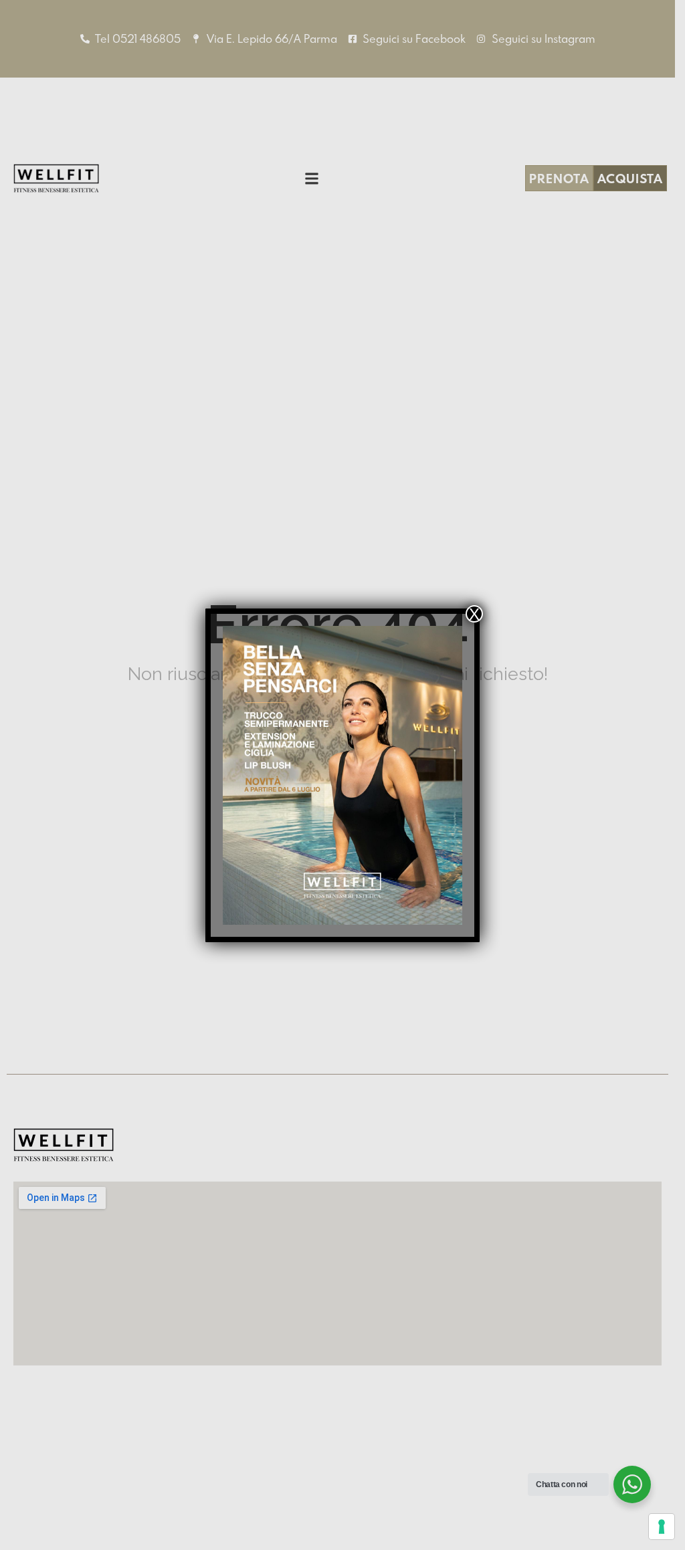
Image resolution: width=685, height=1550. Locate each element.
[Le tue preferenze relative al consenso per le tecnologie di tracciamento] (661, 1526)
